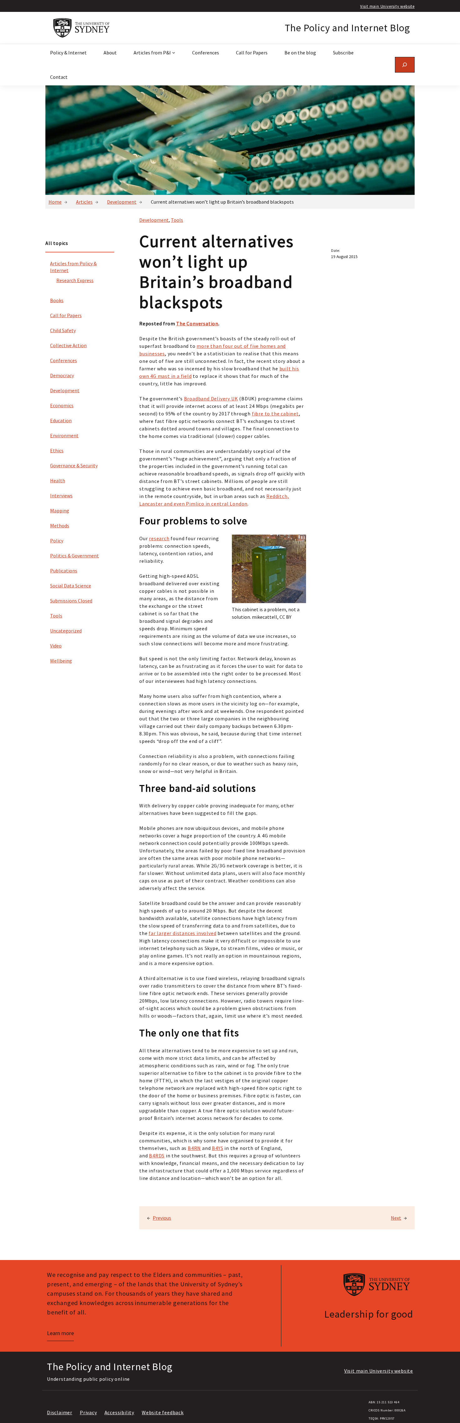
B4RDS (157, 1155)
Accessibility (119, 1412)
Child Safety (63, 330)
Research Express (75, 280)
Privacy (88, 1412)
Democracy (62, 375)
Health (57, 480)
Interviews (61, 495)
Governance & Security (74, 465)
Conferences (63, 360)
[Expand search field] (405, 64)
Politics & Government (74, 555)
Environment (64, 435)
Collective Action (68, 345)
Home (55, 202)
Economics (62, 405)
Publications (63, 570)
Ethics (57, 450)
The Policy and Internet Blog (347, 28)
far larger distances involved (182, 933)
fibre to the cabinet (275, 413)
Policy (56, 540)
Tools (56, 615)
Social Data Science (70, 585)
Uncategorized (66, 631)
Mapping (59, 510)
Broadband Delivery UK (211, 398)
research (159, 538)
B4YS (217, 1148)
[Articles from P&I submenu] (173, 52)
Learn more (60, 1333)
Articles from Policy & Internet (73, 266)
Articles (84, 202)
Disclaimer (59, 1412)
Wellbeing (61, 661)
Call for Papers (66, 315)
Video (56, 646)
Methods (59, 525)
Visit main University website (387, 6)
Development (121, 202)
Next (396, 1218)
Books (57, 300)
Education (61, 420)
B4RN (194, 1148)
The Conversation (197, 323)
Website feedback (163, 1412)
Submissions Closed (71, 600)
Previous (162, 1218)
